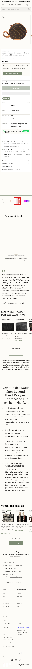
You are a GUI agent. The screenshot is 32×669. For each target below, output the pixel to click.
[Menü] (3, 5)
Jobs (18, 606)
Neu (4, 596)
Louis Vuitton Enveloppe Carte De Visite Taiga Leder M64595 (21, 335)
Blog (4, 610)
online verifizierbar (14, 146)
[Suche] (29, 9)
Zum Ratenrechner (24, 1)
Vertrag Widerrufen (8, 646)
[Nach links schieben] (12, 47)
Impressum (6, 627)
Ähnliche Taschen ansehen (12, 73)
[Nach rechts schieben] (19, 47)
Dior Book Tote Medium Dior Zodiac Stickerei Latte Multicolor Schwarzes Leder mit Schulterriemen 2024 (7, 528)
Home (4, 593)
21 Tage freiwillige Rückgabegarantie (8, 638)
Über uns (19, 596)
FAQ (4, 613)
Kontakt (5, 620)
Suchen (19, 593)
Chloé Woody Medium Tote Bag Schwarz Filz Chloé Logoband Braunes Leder (21, 526)
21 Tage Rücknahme (17, 154)
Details (26, 83)
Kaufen (5, 600)
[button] (16, 93)
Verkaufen (6, 603)
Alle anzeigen (16, 348)
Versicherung (6, 617)
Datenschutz (6, 631)
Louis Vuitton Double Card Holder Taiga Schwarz (7, 334)
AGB (4, 634)
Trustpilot (18, 582)
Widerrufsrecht (7, 643)
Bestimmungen (16, 571)
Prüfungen (6, 606)
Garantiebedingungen (16, 577)
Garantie (19, 603)
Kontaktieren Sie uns (23, 627)
